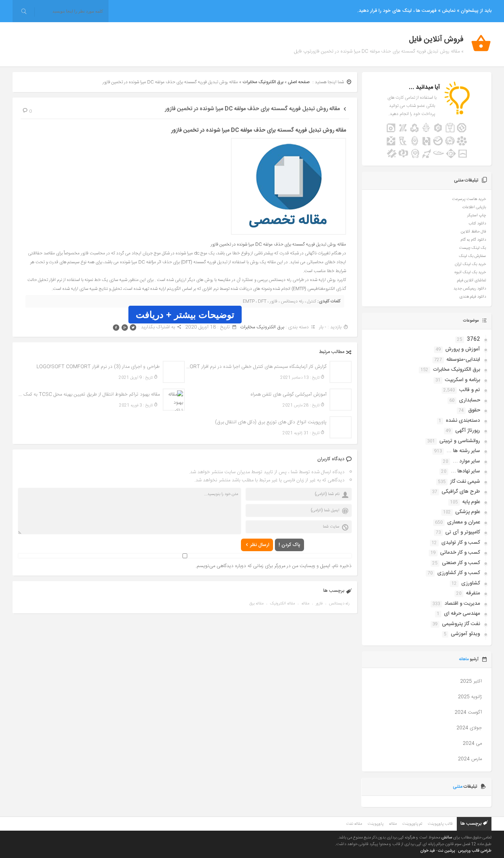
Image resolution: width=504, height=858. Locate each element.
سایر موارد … (466, 461)
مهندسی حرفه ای (462, 613)
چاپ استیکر (476, 215)
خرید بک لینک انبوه (470, 272)
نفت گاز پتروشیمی (461, 624)
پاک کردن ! (289, 545)
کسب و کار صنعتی (461, 563)
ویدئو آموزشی (465, 634)
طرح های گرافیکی (461, 491)
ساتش (446, 837)
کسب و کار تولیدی (460, 542)
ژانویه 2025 (470, 697)
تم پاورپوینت (412, 824)
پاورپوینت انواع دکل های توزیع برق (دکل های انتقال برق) (271, 422)
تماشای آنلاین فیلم (471, 280)
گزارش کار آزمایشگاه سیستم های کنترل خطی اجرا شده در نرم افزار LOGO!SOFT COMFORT (256, 367)
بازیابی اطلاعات (474, 207)
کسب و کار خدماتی (460, 552)
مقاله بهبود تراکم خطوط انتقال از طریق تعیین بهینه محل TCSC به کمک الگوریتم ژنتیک (89, 394)
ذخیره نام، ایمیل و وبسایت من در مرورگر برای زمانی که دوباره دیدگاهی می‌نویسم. (274, 566)
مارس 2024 (470, 759)
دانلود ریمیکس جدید (469, 288)
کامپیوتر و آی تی (462, 532)
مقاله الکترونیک (282, 603)
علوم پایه (471, 502)
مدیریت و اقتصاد (462, 603)
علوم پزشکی (467, 512)
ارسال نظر (259, 545)
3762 (473, 339)
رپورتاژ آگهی (467, 430)
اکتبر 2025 (471, 681)
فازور (319, 603)
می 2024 (472, 743)
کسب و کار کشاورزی (458, 573)
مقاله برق (256, 603)
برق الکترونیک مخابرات (262, 82)
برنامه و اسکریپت (462, 380)
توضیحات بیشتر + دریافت (185, 314)
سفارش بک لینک (472, 256)
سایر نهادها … (465, 471)
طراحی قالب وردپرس (474, 851)
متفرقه (473, 593)
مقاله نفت (354, 824)
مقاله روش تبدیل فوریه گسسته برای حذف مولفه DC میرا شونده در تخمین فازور (252, 108)
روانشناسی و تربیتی (459, 441)
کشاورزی (470, 583)
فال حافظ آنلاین (473, 231)
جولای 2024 (469, 728)
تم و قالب (469, 390)
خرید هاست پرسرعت (469, 199)
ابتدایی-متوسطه (463, 359)
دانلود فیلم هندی (472, 297)
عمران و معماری (463, 522)
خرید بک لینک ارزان (470, 264)
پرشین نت (446, 851)
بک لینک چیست (472, 248)
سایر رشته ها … (463, 451)
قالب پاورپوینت (440, 824)
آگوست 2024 (468, 712)
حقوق (474, 410)
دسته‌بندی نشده (463, 420)
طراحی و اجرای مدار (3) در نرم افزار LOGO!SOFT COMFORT (98, 367)
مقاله (305, 603)
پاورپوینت (375, 824)
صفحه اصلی (299, 82)
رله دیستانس (339, 603)
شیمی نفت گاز (465, 481)
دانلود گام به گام (473, 240)
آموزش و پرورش (462, 349)
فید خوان (427, 851)
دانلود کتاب (477, 223)
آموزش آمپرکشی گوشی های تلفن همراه (289, 394)
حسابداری (469, 400)
